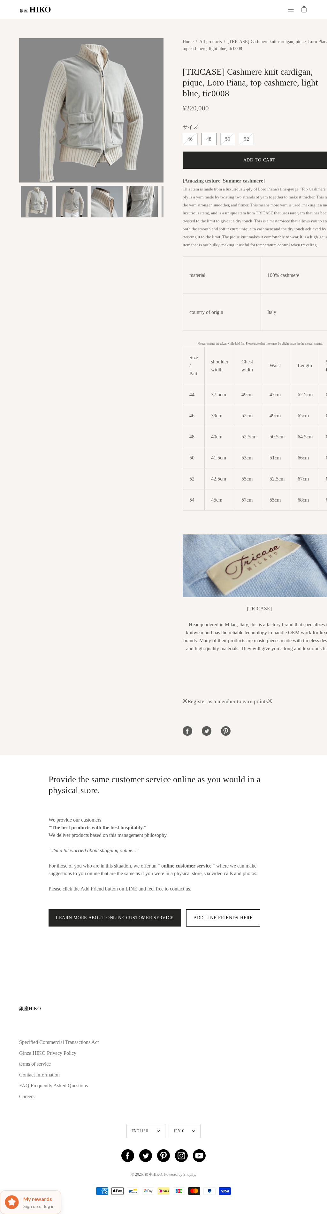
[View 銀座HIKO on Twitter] (145, 1155)
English (140, 1131)
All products (210, 41)
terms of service (35, 1064)
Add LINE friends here (223, 917)
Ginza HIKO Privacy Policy (47, 1053)
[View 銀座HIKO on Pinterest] (163, 1155)
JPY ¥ (179, 1131)
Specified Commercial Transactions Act (59, 1042)
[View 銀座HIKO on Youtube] (199, 1155)
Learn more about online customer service (115, 917)
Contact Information (39, 1074)
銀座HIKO (30, 1008)
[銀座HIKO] (35, 9)
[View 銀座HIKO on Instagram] (181, 1155)
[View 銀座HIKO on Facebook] (127, 1155)
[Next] (163, 110)
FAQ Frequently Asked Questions (53, 1085)
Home (188, 41)
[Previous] (19, 110)
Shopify (189, 1174)
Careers (26, 1096)
